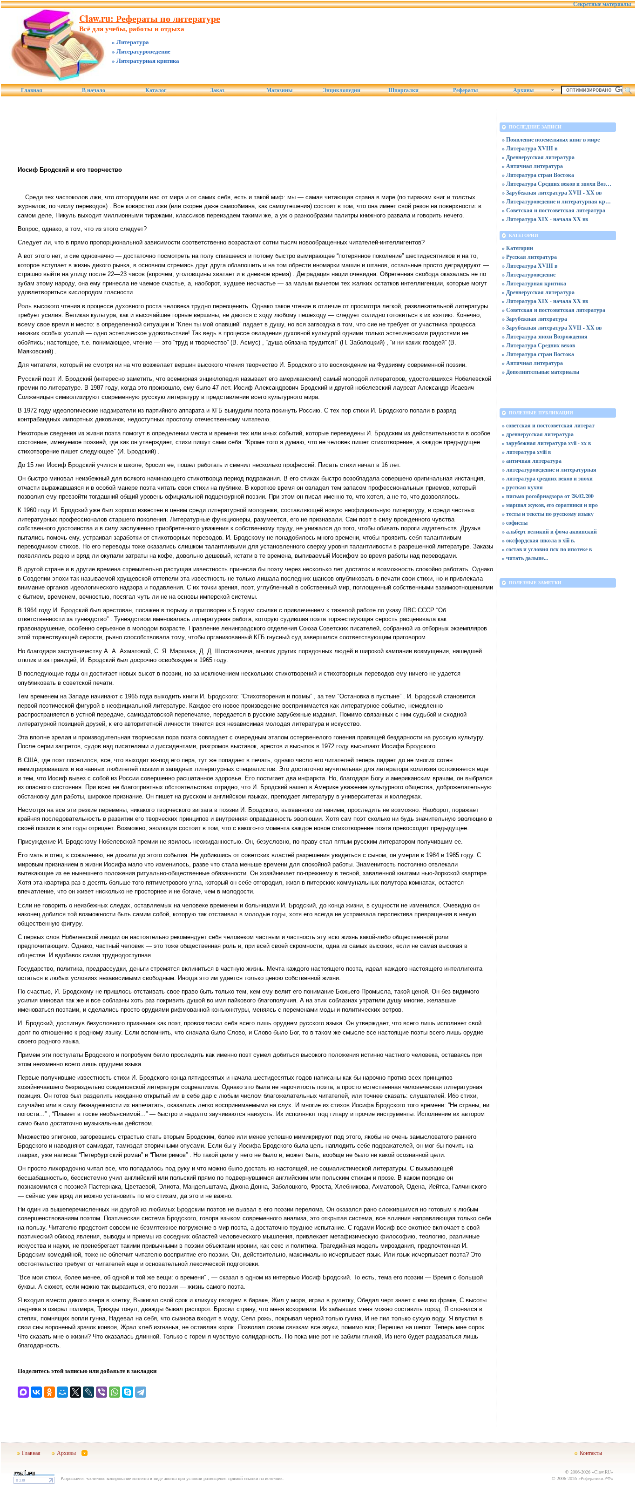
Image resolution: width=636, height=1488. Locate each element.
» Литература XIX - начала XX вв (545, 219)
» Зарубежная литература (534, 319)
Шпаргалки (403, 90)
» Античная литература (532, 166)
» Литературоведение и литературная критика (558, 201)
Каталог (155, 90)
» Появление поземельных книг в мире (551, 139)
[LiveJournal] (88, 1392)
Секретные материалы (602, 4)
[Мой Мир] (62, 1392)
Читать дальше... (527, 558)
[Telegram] (140, 1392)
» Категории (517, 248)
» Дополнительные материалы (540, 372)
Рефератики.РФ (596, 1478)
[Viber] (101, 1392)
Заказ (217, 90)
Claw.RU (602, 1471)
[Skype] (127, 1392)
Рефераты (465, 90)
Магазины (279, 90)
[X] (75, 1392)
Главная (31, 90)
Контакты (591, 1452)
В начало (93, 90)
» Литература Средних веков (538, 345)
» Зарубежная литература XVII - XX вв (552, 192)
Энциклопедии (341, 90)
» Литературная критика (534, 283)
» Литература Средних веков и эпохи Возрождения (558, 184)
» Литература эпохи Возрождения (545, 336)
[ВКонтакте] (36, 1392)
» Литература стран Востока (538, 175)
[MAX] (23, 1392)
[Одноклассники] (49, 1392)
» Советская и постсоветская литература (553, 210)
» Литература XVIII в (529, 148)
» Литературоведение (528, 274)
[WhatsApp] (114, 1392)
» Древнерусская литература (538, 157)
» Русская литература (529, 257)
